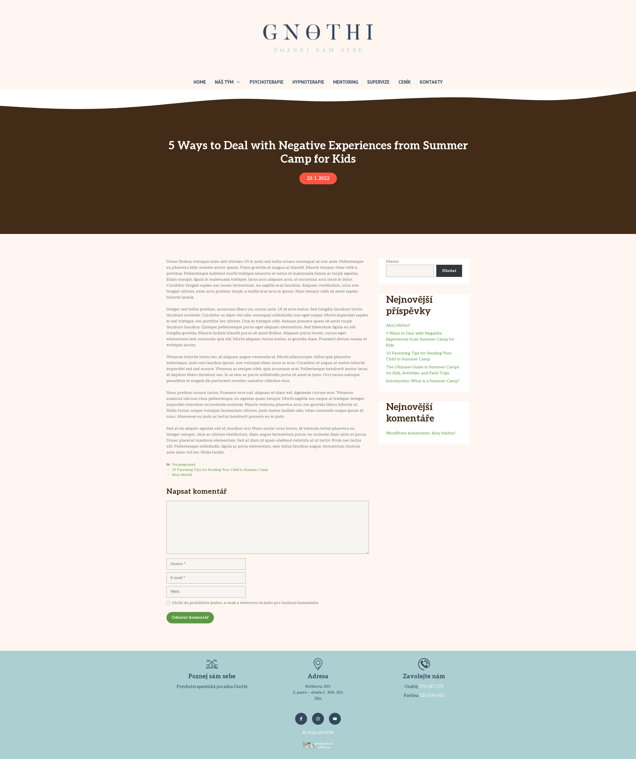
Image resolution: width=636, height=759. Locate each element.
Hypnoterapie (308, 82)
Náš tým (224, 82)
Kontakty (431, 82)
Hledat (392, 261)
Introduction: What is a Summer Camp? (423, 381)
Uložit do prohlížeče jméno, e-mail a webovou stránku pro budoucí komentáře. (245, 603)
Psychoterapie (266, 82)
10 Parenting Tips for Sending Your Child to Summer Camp (220, 470)
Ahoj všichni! (182, 475)
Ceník (404, 82)
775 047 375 (431, 686)
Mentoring (345, 82)
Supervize (378, 82)
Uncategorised (183, 465)
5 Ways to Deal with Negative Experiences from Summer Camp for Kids (420, 339)
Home (200, 82)
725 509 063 (431, 695)
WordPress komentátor (408, 433)
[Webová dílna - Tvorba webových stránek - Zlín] (318, 747)
